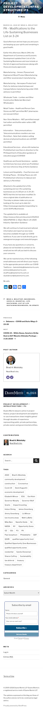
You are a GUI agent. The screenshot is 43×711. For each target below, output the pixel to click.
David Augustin (21, 488)
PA (22, 531)
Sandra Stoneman (23, 552)
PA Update (34, 305)
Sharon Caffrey (11, 556)
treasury (20, 560)
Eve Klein (31, 496)
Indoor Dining (10, 509)
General (6, 578)
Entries (8, 657)
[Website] (11, 377)
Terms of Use (8, 676)
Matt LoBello (27, 518)
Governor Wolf (28, 501)
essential (20, 301)
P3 (17, 531)
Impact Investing (20, 505)
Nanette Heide (21, 522)
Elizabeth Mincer (11, 496)
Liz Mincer (26, 514)
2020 (7, 475)
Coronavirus (23, 484)
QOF (35, 535)
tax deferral (9, 560)
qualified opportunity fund (22, 539)
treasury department (13, 565)
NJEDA (7, 526)
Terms (20, 638)
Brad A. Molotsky (29, 25)
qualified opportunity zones (16, 548)
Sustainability (25, 556)
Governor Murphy (12, 501)
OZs (11, 531)
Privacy (26, 638)
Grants (7, 505)
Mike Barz (9, 522)
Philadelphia (25, 535)
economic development (14, 492)
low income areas (12, 518)
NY (14, 526)
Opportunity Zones (26, 526)
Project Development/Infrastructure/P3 (21, 7)
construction (10, 484)
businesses (29, 299)
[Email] (8, 377)
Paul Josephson (11, 535)
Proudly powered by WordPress (14, 706)
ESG (23, 496)
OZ (6, 531)
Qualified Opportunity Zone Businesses (20, 543)
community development (15, 479)
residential (9, 552)
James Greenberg (26, 509)
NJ (31, 522)
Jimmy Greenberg (12, 514)
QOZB (7, 539)
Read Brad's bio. (12, 372)
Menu (23, 17)
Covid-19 (11, 301)
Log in (5, 652)
